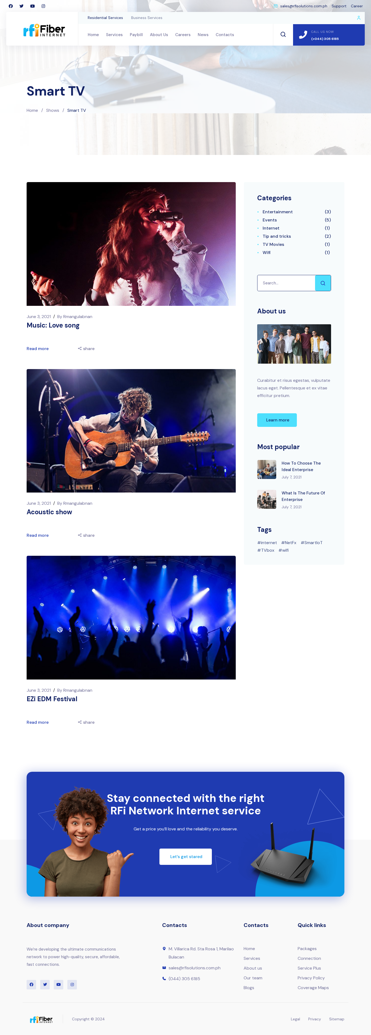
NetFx (290, 542)
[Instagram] (43, 6)
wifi (285, 550)
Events (270, 220)
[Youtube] (32, 6)
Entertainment (278, 212)
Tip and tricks (277, 236)
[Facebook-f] (11, 6)
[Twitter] (21, 6)
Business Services (146, 17)
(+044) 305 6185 (325, 39)
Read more (38, 348)
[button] (277, 420)
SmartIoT (313, 542)
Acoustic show (49, 512)
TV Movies (273, 244)
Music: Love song (53, 325)
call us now (322, 32)
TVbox (267, 550)
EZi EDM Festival (52, 699)
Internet (271, 228)
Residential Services (105, 17)
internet (269, 542)
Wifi (267, 252)
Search (323, 283)
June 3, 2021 (39, 316)
